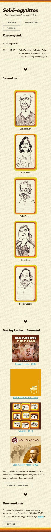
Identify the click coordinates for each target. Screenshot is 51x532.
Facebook (11, 28)
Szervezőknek (31, 22)
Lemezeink (11, 22)
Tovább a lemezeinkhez (17, 485)
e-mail (40, 516)
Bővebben (11, 524)
